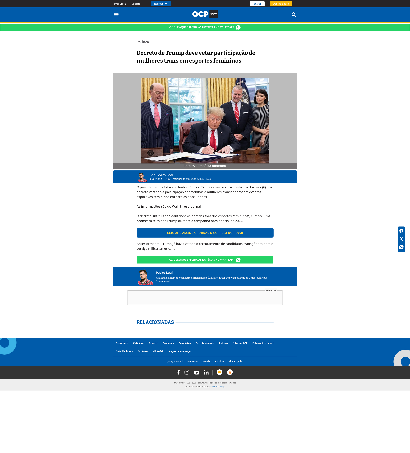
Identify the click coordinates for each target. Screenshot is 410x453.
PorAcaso (143, 351)
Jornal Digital (119, 3)
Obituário (158, 351)
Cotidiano (138, 343)
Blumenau (192, 361)
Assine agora (281, 3)
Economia (168, 343)
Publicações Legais (263, 343)
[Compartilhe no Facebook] (401, 231)
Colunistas (185, 343)
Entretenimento (205, 343)
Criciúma (219, 361)
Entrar (257, 3)
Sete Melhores (124, 351)
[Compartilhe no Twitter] (401, 239)
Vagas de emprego (180, 351)
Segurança (122, 343)
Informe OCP (240, 343)
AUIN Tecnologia (217, 386)
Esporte (153, 343)
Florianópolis (235, 361)
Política (223, 343)
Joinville (206, 361)
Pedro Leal (164, 175)
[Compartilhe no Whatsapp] (401, 247)
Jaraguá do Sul (175, 361)
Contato (136, 3)
